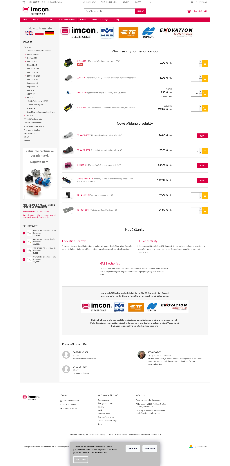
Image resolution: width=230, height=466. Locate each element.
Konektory (28, 47)
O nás (100, 424)
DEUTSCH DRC (32, 79)
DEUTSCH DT (32, 61)
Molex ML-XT (32, 65)
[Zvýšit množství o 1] (200, 61)
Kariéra (138, 2)
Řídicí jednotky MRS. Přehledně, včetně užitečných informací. (152, 405)
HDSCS (30, 97)
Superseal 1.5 (32, 86)
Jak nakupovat (89, 2)
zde (105, 452)
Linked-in (110, 434)
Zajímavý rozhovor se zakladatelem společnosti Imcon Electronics (150, 412)
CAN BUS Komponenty (32, 122)
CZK (192, 2)
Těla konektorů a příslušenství (39, 50)
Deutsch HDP (32, 58)
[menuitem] (25, 19)
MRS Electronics (30, 133)
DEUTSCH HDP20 (33, 76)
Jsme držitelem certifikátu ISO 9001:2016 (144, 434)
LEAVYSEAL (31, 108)
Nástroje (30, 115)
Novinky (126, 2)
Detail (202, 136)
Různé (26, 137)
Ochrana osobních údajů (107, 420)
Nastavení (81, 459)
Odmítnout (133, 448)
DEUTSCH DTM (33, 68)
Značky (27, 141)
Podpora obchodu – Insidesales (36, 212)
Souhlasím (149, 448)
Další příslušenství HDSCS (38, 101)
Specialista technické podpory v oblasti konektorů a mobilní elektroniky (39, 216)
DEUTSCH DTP (32, 72)
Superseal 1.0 (32, 83)
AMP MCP (31, 94)
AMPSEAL (31, 90)
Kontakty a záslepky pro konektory (41, 112)
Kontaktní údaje (104, 413)
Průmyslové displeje (32, 130)
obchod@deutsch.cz (72, 400)
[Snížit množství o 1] (200, 65)
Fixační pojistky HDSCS (37, 104)
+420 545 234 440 (70, 404)
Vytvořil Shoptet (201, 446)
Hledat (140, 11)
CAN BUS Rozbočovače (33, 119)
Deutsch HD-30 (33, 54)
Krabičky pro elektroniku (34, 126)
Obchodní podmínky (106, 417)
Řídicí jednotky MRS (109, 2)
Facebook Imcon (70, 408)
